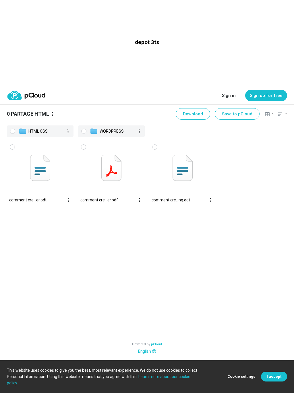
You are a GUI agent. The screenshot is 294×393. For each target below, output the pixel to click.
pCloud (156, 344)
